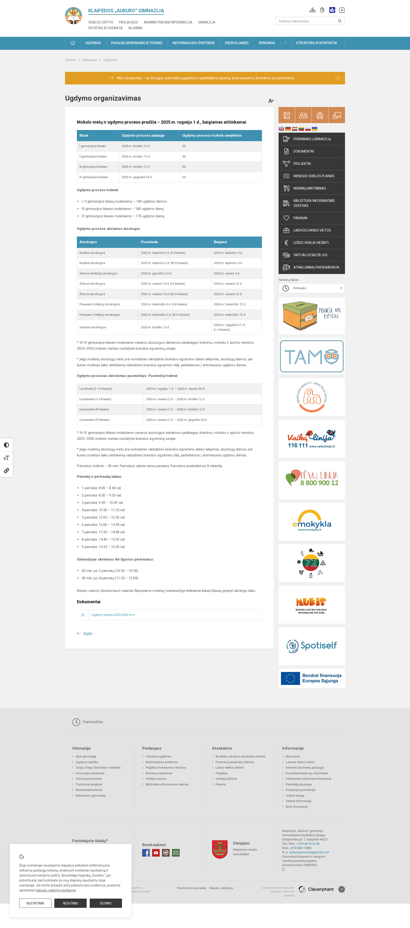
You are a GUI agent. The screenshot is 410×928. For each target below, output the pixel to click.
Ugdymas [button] (93, 43)
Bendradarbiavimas (89, 790)
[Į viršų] (341, 889)
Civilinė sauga (295, 795)
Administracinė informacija (168, 22)
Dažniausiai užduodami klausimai (308, 778)
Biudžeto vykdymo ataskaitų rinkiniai (240, 756)
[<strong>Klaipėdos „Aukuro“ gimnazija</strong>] (76, 14)
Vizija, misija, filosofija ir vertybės (98, 767)
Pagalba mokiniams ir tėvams (166, 767)
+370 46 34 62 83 (308, 843)
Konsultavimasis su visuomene (307, 773)
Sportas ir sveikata (105, 28)
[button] (312, 10)
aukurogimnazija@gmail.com (309, 852)
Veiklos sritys (100, 22)
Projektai (302, 164)
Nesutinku (70, 903)
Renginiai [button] (267, 43)
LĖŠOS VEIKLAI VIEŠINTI (311, 243)
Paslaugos (128, 22)
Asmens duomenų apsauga (305, 767)
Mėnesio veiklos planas (314, 176)
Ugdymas (110, 60)
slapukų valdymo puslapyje (56, 890)
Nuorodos (293, 756)
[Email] (176, 853)
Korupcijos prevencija (300, 790)
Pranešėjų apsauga (299, 784)
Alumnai (135, 28)
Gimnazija (206, 22)
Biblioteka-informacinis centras (314, 203)
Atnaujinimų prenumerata (316, 267)
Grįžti (88, 633)
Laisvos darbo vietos (312, 230)
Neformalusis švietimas (162, 762)
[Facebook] (146, 853)
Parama (301, 218)
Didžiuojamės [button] (237, 43)
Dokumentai (304, 151)
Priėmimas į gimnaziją (312, 139)
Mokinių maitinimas (310, 188)
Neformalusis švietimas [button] (193, 43)
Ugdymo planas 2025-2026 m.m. (113, 615)
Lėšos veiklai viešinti (230, 767)
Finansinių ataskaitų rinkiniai (235, 762)
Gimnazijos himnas (89, 778)
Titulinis (70, 60)
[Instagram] (166, 853)
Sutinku (106, 903)
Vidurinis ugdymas (158, 756)
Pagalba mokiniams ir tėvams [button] (136, 43)
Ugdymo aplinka (87, 762)
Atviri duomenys (297, 806)
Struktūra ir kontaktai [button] (316, 43)
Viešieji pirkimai (226, 778)
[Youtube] (156, 853)
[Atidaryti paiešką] (339, 21)
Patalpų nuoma (156, 778)
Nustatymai (35, 903)
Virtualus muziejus (310, 255)
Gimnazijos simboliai (90, 773)
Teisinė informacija (298, 801)
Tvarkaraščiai (92, 722)
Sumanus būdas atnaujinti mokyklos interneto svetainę (277, 891)
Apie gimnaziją (86, 756)
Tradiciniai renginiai (89, 784)
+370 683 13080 (300, 848)
